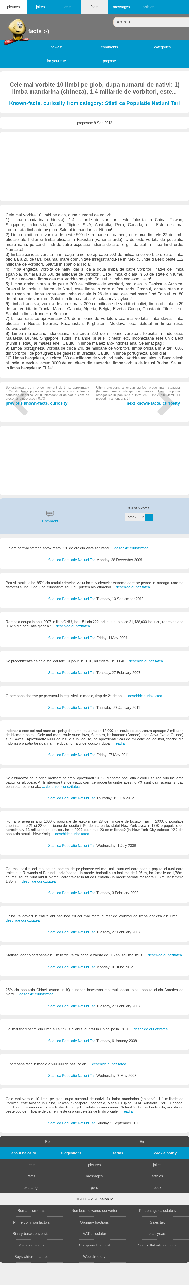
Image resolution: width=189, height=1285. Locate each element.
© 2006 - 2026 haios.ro (94, 1199)
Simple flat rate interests (157, 1245)
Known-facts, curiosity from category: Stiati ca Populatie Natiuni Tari (94, 103)
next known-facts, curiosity (138, 396)
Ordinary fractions (94, 1222)
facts (94, 7)
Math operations (31, 1245)
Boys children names (31, 1256)
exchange (31, 1188)
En (142, 1141)
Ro (47, 1141)
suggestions (70, 1153)
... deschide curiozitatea (129, 548)
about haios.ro (23, 1153)
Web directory (94, 1256)
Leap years (157, 1233)
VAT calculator (94, 1233)
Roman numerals (31, 1210)
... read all (118, 743)
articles (148, 7)
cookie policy (165, 1153)
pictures (13, 7)
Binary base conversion (31, 1233)
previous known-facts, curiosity (47, 396)
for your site (56, 61)
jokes (40, 7)
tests (67, 7)
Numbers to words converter (94, 1210)
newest (56, 47)
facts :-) (28, 31)
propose (109, 61)
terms (118, 1153)
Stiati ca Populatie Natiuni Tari (72, 560)
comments (109, 47)
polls (94, 1188)
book (157, 1188)
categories (162, 47)
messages (121, 7)
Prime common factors (31, 1222)
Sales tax (157, 1222)
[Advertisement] (94, 166)
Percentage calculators (157, 1210)
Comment (50, 521)
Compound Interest (94, 1245)
